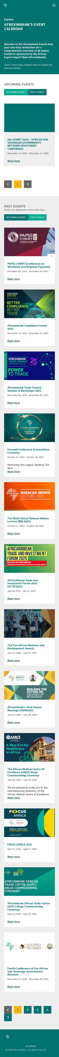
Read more (14, 161)
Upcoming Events (16, 92)
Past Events (37, 92)
